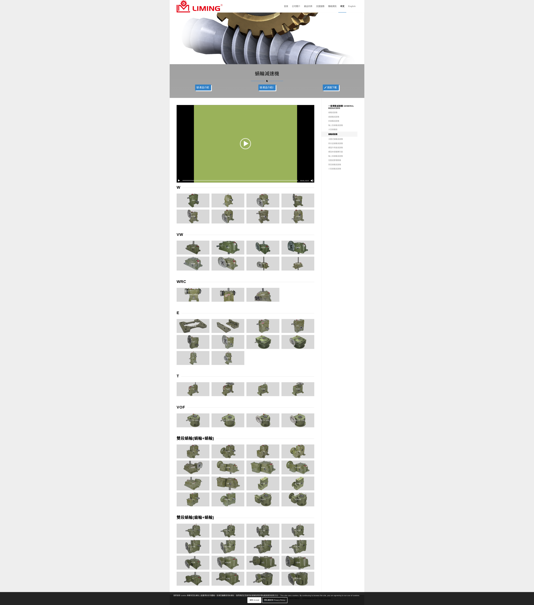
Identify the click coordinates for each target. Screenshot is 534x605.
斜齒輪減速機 (333, 121)
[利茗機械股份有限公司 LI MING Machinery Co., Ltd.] (200, 6)
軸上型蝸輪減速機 (335, 156)
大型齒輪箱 (332, 129)
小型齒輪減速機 (334, 169)
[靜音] (312, 180)
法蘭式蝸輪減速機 (335, 139)
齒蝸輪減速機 (333, 117)
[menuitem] (286, 6)
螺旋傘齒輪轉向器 (335, 152)
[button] (245, 143)
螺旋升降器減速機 (335, 147)
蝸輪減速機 (332, 134)
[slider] (240, 180)
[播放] (178, 180)
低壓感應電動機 (334, 160)
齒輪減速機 (332, 112)
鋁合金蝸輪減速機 (335, 143)
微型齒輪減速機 (334, 164)
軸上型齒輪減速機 (335, 125)
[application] (245, 144)
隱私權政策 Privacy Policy (274, 600)
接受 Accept (254, 600)
